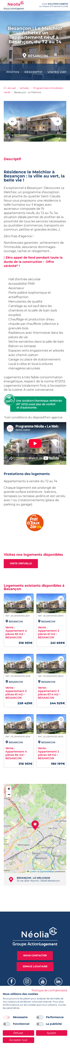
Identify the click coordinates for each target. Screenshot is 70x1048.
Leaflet (32, 871)
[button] (35, 825)
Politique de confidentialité (49, 990)
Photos (12, 72)
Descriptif (33, 72)
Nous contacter (35, 955)
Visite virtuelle (21, 563)
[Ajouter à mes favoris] (28, 599)
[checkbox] (6, 1017)
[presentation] (12, 121)
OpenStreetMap (47, 871)
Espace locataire (35, 966)
